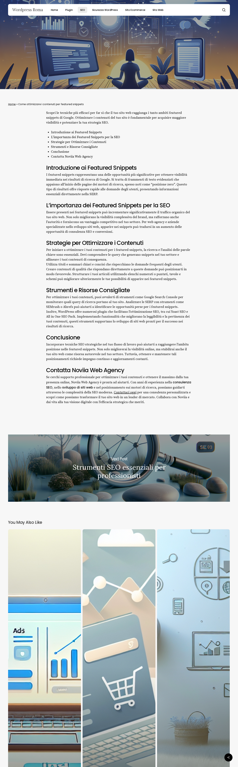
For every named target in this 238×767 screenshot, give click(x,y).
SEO (119, 54)
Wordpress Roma (27, 10)
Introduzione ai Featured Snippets (76, 132)
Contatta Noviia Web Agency (72, 157)
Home (12, 104)
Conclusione (60, 152)
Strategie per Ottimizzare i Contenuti (78, 142)
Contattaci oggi (125, 392)
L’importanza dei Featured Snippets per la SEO (85, 137)
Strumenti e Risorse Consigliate (74, 147)
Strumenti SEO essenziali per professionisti (119, 468)
